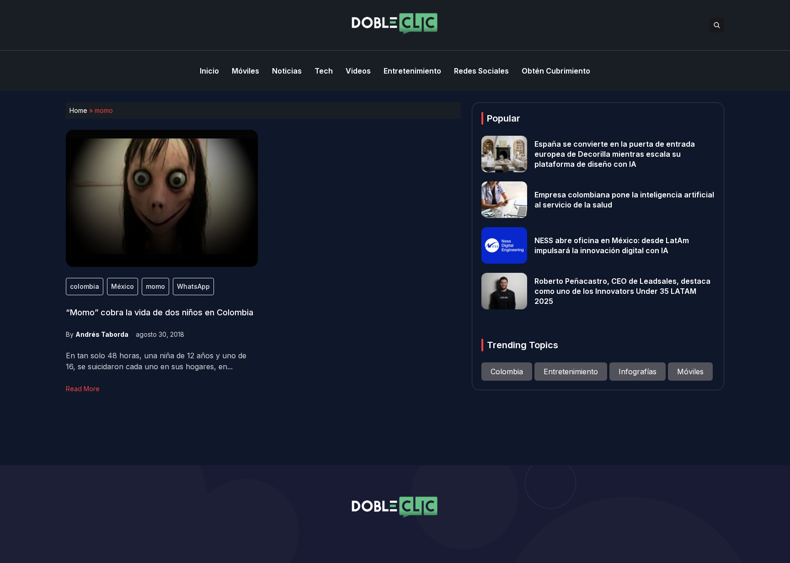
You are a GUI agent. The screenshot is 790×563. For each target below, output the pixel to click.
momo (155, 286)
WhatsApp (193, 286)
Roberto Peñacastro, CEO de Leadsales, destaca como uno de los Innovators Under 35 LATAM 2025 (622, 291)
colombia (84, 286)
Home (78, 110)
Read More (83, 389)
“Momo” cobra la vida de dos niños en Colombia (159, 312)
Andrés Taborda (101, 334)
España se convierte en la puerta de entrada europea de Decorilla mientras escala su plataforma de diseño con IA (614, 154)
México (122, 286)
